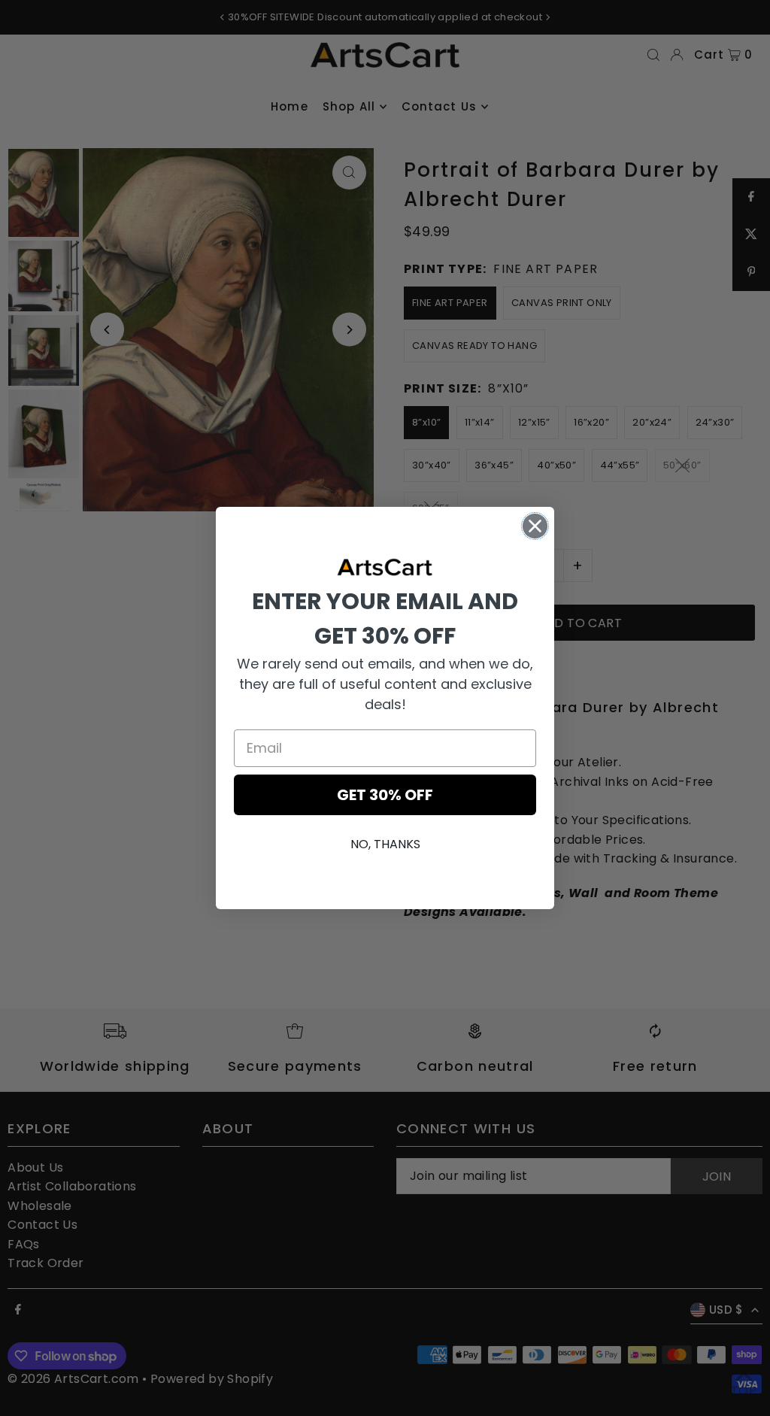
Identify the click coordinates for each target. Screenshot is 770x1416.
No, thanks (385, 844)
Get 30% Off (385, 794)
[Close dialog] (535, 526)
